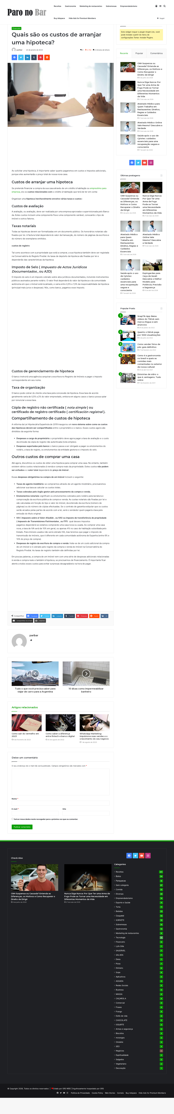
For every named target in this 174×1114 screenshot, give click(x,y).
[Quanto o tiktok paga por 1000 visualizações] (127, 336)
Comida (119, 889)
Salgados (120, 1059)
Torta (118, 907)
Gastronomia (70, 6)
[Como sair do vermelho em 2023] (27, 722)
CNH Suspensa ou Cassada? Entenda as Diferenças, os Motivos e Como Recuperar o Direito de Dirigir (149, 69)
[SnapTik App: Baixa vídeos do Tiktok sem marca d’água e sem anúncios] (127, 320)
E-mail (15, 809)
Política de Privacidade (80, 1093)
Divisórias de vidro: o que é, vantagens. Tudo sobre (149, 377)
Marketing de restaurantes (91, 6)
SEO (117, 1046)
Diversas (119, 894)
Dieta (118, 959)
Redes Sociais (122, 985)
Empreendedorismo (128, 6)
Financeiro (17, 28)
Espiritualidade (122, 1055)
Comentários (156, 53)
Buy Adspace (59, 18)
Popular (139, 53)
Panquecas (121, 881)
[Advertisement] (61, 150)
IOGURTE (120, 1025)
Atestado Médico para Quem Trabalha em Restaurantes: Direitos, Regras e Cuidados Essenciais (148, 109)
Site (64, 809)
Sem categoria (122, 885)
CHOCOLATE (121, 1020)
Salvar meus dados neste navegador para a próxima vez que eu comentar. (46, 819)
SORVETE (120, 920)
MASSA (119, 994)
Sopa (118, 972)
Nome (15, 799)
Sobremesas (111, 6)
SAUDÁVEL (120, 950)
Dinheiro (119, 968)
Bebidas (119, 911)
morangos (120, 1038)
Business (120, 990)
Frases (119, 1007)
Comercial (120, 1003)
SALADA (119, 955)
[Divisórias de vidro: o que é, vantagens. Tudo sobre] (127, 378)
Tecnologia (120, 937)
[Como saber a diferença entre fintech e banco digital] (61, 722)
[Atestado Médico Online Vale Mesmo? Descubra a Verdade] (127, 126)
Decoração (120, 1068)
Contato (120, 1093)
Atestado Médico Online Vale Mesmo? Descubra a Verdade (149, 125)
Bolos (118, 876)
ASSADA (119, 981)
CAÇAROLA (121, 998)
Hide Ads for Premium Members (82, 18)
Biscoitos (120, 1033)
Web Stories (110, 1093)
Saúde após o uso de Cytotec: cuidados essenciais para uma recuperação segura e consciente (148, 141)
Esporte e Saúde (123, 902)
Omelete (119, 1042)
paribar (19, 50)
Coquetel (120, 916)
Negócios (120, 1051)
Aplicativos (120, 977)
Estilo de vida (121, 1016)
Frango (119, 1011)
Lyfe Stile (120, 946)
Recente (124, 53)
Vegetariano (121, 1064)
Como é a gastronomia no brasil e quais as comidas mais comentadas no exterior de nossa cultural (149, 361)
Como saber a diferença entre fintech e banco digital (60, 734)
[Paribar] (26, 12)
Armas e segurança (124, 1029)
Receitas (57, 6)
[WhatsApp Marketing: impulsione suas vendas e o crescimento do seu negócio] (95, 722)
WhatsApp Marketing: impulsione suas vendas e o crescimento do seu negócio (94, 736)
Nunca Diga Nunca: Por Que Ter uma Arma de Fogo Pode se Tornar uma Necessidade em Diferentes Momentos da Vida (152, 204)
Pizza (118, 964)
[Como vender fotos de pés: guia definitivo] (127, 347)
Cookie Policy (97, 1093)
